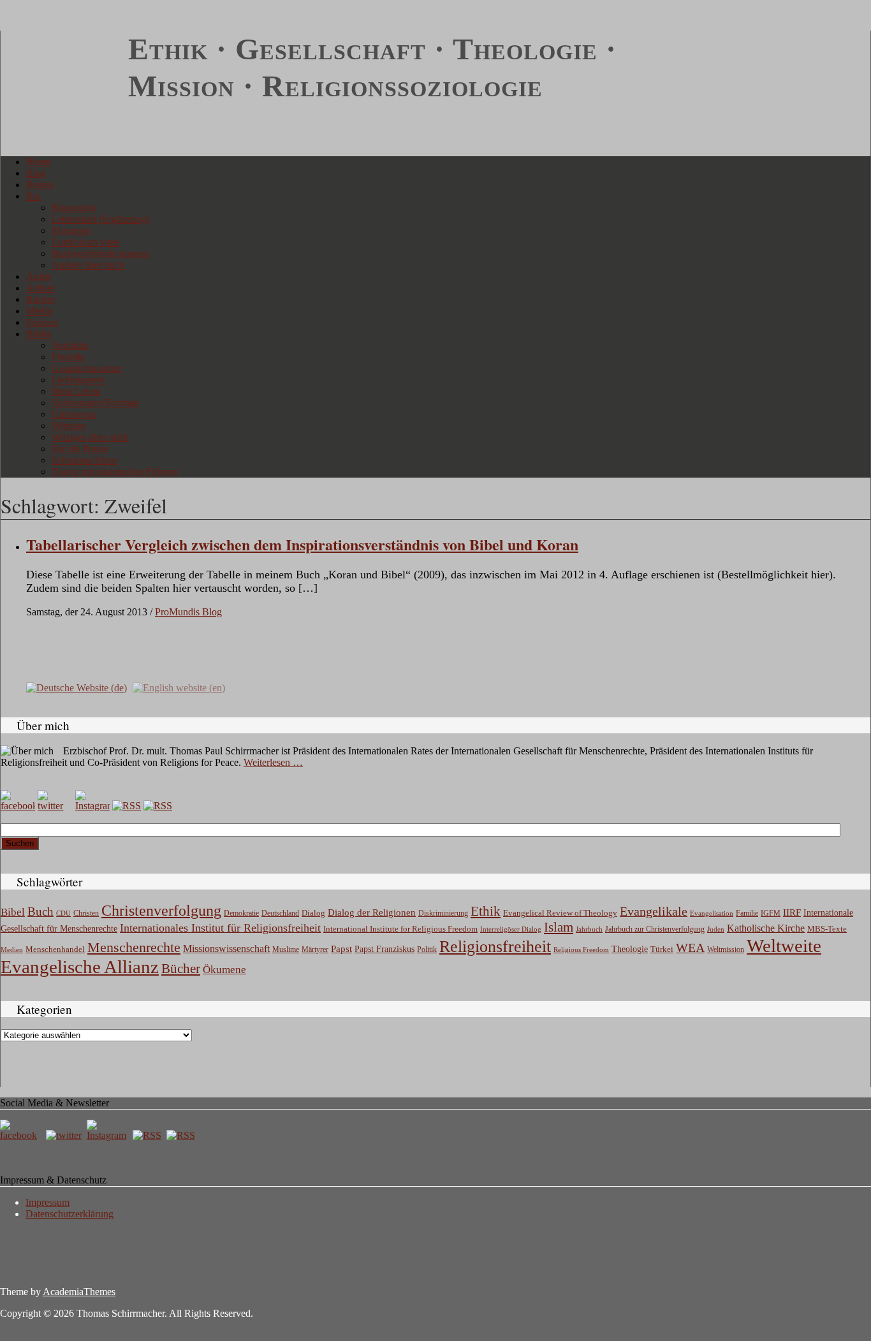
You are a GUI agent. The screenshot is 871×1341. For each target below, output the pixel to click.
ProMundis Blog (188, 611)
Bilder (38, 333)
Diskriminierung (443, 913)
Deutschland (280, 913)
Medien (12, 949)
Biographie (74, 207)
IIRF (792, 912)
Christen (86, 913)
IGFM (770, 913)
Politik (427, 949)
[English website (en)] (179, 687)
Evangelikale (653, 911)
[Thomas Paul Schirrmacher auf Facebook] (18, 805)
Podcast (41, 322)
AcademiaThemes (79, 1291)
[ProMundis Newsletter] (126, 805)
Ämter (39, 276)
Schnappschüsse (84, 460)
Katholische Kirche (766, 928)
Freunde (68, 356)
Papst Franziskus (384, 949)
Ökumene (224, 970)
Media (39, 310)
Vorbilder (70, 345)
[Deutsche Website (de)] (76, 687)
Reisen (40, 184)
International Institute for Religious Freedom (400, 929)
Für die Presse (80, 448)
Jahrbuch (589, 929)
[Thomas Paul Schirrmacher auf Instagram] (92, 805)
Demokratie (241, 913)
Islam (558, 927)
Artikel (40, 287)
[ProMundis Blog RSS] (157, 805)
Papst (341, 949)
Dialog (313, 913)
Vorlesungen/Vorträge (95, 402)
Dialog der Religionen (372, 912)
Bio (33, 196)
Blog (36, 173)
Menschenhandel (55, 949)
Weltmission (725, 949)
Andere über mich (88, 265)
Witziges (69, 425)
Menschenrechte (133, 947)
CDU (63, 913)
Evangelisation (711, 913)
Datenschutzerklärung (69, 1213)
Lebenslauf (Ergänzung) (100, 219)
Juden (715, 929)
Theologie (629, 949)
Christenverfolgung (161, 910)
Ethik (486, 911)
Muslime (285, 949)
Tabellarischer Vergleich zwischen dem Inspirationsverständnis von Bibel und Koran (302, 544)
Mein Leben (76, 391)
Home (38, 161)
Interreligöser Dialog (510, 929)
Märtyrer (315, 949)
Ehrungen (71, 230)
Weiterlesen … (273, 762)
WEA (690, 948)
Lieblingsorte (78, 379)
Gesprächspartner (87, 368)
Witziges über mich (90, 437)
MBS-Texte (827, 929)
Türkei (661, 949)
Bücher (40, 299)
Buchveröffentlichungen (100, 253)
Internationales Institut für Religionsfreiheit (220, 927)
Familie (747, 913)
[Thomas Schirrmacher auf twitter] (65, 1135)
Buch (40, 911)
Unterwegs (74, 414)
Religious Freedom (581, 949)
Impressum (48, 1202)
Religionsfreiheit (495, 946)
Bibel (13, 912)
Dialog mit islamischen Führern (115, 471)
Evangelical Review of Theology (560, 913)
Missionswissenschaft (226, 948)
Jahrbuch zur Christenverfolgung (655, 929)
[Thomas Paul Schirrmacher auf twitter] (55, 805)
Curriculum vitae (85, 242)
